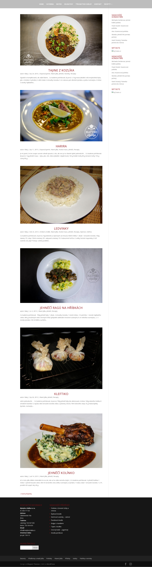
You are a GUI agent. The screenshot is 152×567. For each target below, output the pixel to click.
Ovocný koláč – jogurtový (59, 530)
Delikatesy (68, 4)
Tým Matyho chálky (84, 4)
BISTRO (59, 4)
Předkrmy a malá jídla (36, 558)
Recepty (107, 4)
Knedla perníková (57, 533)
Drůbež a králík (45, 232)
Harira (61, 146)
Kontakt (98, 4)
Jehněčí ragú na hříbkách (61, 308)
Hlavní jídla (54, 74)
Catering (50, 4)
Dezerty (23, 558)
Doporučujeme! (45, 74)
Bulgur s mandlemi (57, 523)
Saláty (75, 558)
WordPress (51, 564)
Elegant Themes (33, 564)
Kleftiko (61, 394)
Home (41, 4)
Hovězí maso (63, 150)
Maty (26, 74)
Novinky (67, 74)
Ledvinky (61, 228)
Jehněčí (61, 74)
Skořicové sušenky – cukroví (60, 517)
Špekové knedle (56, 514)
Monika (114, 35)
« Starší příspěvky (26, 494)
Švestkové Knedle (57, 520)
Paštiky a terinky (86, 558)
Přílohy (67, 558)
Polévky (49, 558)
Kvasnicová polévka (121, 31)
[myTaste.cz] (116, 51)
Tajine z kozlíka (61, 70)
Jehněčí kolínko (61, 473)
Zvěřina (89, 232)
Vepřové (83, 232)
